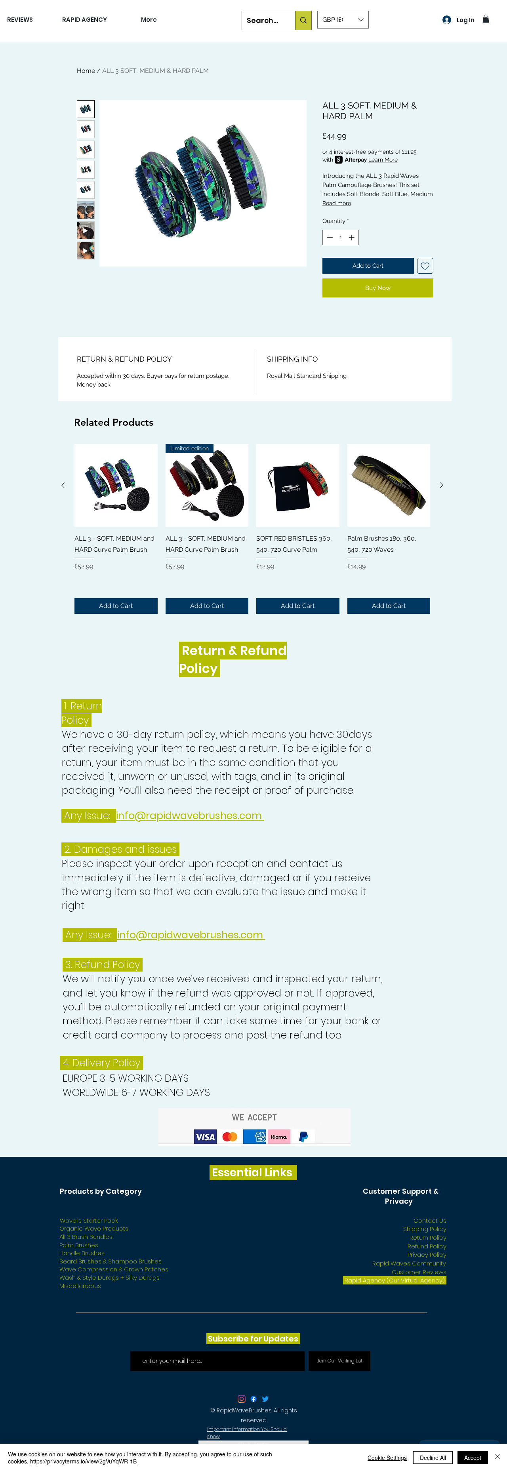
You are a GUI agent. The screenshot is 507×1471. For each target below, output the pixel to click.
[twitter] (242, 1399)
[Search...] (303, 20)
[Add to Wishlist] (425, 266)
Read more (336, 203)
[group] (252, 529)
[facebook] (253, 1399)
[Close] (497, 1457)
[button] (343, 20)
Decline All (433, 1457)
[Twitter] (265, 1399)
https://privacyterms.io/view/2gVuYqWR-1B (83, 1461)
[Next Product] (441, 485)
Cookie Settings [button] (387, 1457)
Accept (472, 1457)
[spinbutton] (340, 237)
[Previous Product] (63, 485)
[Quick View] (116, 485)
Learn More (383, 159)
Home (86, 70)
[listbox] (343, 20)
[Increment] (352, 237)
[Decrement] (329, 237)
